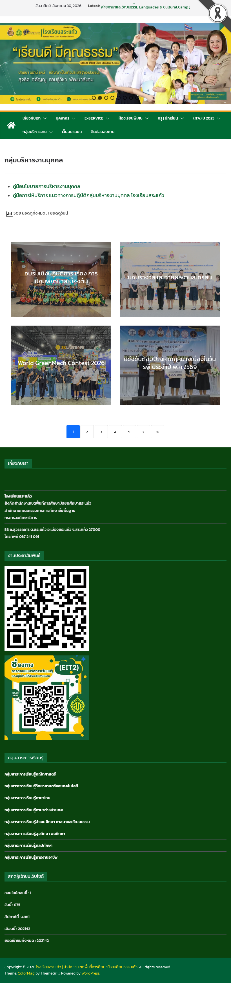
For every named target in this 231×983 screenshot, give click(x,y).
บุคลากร (62, 118)
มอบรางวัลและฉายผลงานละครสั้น (170, 277)
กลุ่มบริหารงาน (35, 132)
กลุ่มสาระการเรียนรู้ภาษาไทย (27, 798)
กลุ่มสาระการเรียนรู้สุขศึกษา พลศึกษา (35, 834)
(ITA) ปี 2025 (203, 118)
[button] (94, 98)
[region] (115, 63)
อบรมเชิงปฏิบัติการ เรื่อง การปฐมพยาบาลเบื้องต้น (61, 277)
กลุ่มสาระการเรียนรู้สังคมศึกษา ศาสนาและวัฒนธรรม (47, 822)
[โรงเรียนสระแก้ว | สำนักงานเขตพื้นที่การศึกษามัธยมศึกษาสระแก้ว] (11, 125)
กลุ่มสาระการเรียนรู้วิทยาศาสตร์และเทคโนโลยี (41, 786)
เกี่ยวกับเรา (32, 118)
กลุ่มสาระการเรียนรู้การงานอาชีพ (31, 857)
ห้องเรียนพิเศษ (131, 118)
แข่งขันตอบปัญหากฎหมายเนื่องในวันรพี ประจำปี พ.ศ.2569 (147, 6)
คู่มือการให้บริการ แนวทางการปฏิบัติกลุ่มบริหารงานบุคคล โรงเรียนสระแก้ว (88, 195)
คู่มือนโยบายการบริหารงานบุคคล (46, 186)
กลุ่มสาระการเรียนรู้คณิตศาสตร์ (30, 774)
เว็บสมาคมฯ (72, 132)
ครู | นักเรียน (168, 118)
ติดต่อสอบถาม (103, 132)
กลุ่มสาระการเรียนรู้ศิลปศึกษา (28, 846)
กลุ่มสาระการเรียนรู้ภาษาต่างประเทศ (34, 810)
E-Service (94, 118)
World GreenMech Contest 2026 (61, 363)
